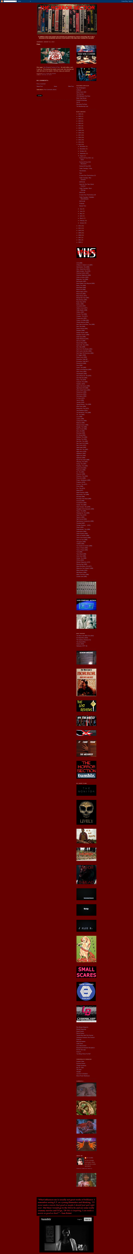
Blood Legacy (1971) (81, 291)
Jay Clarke (90, 1157)
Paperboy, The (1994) (82, 466)
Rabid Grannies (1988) (82, 492)
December (83, 146)
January (82, 223)
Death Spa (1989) (81, 336)
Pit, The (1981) (80, 472)
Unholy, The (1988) (81, 558)
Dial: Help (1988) (80, 347)
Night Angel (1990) (81, 447)
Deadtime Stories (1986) (82, 334)
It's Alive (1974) (80, 398)
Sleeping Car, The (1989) (82, 513)
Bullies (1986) (80, 304)
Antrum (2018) (80, 644)
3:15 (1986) (79, 263)
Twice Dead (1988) (81, 554)
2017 (79, 135)
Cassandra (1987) (81, 306)
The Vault (78, 1069)
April (81, 216)
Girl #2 (78, 102)
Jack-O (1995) (80, 400)
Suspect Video (80, 1061)
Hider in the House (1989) (83, 386)
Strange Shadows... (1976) (83, 525)
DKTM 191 (82, 182)
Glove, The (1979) (81, 379)
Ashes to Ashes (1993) (82, 277)
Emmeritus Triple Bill (81, 359)
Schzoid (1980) (80, 500)
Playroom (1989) (80, 474)
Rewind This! (82, 206)
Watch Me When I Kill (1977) (83, 566)
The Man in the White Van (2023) (85, 635)
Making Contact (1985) (82, 425)
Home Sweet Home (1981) (83, 390)
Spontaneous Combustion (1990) (85, 521)
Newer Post (40, 86)
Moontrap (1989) (80, 433)
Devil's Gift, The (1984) (82, 345)
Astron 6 (78, 1051)
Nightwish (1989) (80, 457)
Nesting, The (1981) (81, 439)
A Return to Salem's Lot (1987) (84, 265)
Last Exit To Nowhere (82, 1073)
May (81, 213)
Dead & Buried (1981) (82, 328)
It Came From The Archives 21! (87, 175)
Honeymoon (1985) (81, 392)
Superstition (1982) (81, 531)
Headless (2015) (80, 384)
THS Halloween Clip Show (83, 96)
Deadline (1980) (80, 330)
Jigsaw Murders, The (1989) (83, 404)
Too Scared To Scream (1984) (84, 545)
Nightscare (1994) (81, 455)
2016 (79, 137)
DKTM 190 (82, 192)
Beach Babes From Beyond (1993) (85, 283)
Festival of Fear (55, 67)
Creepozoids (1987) (81, 318)
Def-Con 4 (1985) (80, 340)
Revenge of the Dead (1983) (83, 498)
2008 (79, 235)
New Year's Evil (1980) (82, 443)
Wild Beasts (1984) (81, 572)
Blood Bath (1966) (81, 287)
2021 (79, 125)
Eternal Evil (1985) (81, 363)
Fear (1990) (79, 365)
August (82, 156)
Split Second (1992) (81, 519)
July (81, 209)
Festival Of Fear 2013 (85, 166)
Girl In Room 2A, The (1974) (83, 375)
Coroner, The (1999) (81, 314)
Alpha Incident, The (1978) (83, 271)
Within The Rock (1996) (82, 574)
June (81, 211)
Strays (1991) (80, 527)
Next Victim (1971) (81, 445)
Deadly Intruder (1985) (82, 332)
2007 (79, 237)
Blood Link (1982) (81, 293)
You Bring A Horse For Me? (83, 1054)
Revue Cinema (80, 1033)
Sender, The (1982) (81, 504)
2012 (79, 226)
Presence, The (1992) (82, 476)
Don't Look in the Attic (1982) (84, 351)
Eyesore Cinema (80, 1063)
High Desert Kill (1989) (82, 388)
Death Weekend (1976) (82, 338)
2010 (79, 230)
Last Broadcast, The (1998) (83, 412)
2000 (79, 242)
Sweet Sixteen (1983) (82, 533)
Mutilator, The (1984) (81, 437)
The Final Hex (80, 94)
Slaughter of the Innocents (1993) (85, 509)
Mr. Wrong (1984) (80, 435)
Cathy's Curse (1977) (81, 308)
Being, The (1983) (81, 285)
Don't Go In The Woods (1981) (84, 349)
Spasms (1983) (80, 517)
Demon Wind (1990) (81, 343)
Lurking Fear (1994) (81, 420)
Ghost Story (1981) (81, 371)
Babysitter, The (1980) (82, 279)
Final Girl (78, 1039)
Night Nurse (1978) (81, 451)
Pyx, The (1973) (80, 488)
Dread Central (80, 1031)
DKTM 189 (82, 201)
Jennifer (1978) (80, 402)
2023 (79, 121)
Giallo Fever (79, 1043)
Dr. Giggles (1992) (81, 355)
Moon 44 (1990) (80, 431)
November (83, 148)
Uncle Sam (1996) (81, 556)
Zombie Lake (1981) (81, 576)
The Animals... (83, 170)
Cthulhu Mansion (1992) (82, 322)
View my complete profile (84, 1168)
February (82, 220)
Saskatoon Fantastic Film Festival (85, 1037)
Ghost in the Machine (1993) (83, 369)
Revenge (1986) (80, 496)
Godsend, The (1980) (81, 381)
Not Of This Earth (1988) (82, 459)
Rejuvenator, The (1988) (82, 494)
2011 (79, 228)
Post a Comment (41, 84)
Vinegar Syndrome (81, 1065)
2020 (79, 128)
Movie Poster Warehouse (83, 1076)
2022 (79, 123)
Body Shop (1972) (81, 302)
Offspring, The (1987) (82, 461)
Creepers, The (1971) (81, 316)
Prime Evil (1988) (81, 478)
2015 (79, 139)
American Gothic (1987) (82, 273)
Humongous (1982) (81, 396)
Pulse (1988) (79, 486)
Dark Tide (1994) (80, 326)
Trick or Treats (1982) (82, 548)
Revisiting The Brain (81, 104)
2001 (79, 240)
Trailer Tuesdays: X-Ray (85, 168)
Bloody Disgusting (81, 1029)
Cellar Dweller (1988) (81, 310)
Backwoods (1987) (81, 281)
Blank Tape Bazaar (81, 98)
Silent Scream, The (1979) (83, 507)
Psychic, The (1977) (81, 484)
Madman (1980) (80, 422)
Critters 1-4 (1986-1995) (82, 320)
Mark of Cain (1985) (81, 429)
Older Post (71, 86)
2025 (79, 116)
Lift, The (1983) (80, 414)
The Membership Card (82, 106)
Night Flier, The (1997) (82, 449)
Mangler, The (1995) (81, 427)
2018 (79, 132)
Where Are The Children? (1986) (84, 568)
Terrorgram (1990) (81, 541)
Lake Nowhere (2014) (81, 410)
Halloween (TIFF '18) (81, 646)
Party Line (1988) (80, 470)
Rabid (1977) (79, 490)
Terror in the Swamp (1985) (83, 537)
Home (55, 86)
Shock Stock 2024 (81, 92)
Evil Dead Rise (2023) (82, 637)
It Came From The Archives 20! (87, 195)
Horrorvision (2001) (81, 394)
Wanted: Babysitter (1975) (83, 562)
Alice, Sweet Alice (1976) (83, 269)
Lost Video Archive (81, 1045)
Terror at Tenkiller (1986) (82, 535)
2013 (79, 144)
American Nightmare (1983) (83, 275)
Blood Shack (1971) (81, 295)
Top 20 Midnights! (81, 88)
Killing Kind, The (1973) (82, 408)
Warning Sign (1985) (81, 564)
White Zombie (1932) (81, 570)
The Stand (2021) (81, 642)
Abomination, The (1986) (82, 267)
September (83, 153)
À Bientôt (81, 203)
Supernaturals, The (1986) (83, 529)
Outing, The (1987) (81, 463)
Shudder (78, 1071)
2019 (79, 130)
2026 (79, 114)
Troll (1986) (79, 552)
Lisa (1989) (79, 416)
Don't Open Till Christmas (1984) (84, 353)
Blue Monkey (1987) (81, 299)
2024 (79, 118)
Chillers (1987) (80, 312)
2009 (79, 233)
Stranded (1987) (80, 523)
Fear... (81, 173)
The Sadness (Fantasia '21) (83, 640)
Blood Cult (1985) (81, 289)
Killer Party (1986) (81, 406)
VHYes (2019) (80, 560)
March (81, 218)
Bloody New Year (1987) (82, 297)
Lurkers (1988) (80, 418)
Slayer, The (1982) (81, 511)
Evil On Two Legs (81, 1049)
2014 (79, 142)
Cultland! (78, 90)
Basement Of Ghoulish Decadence (85, 1047)
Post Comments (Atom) (50, 89)
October (82, 151)
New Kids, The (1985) (82, 441)
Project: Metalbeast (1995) (83, 480)
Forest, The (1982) (81, 367)
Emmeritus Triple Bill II (82, 361)
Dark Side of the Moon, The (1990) (85, 324)
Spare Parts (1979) (81, 515)
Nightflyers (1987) (81, 453)
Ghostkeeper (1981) (81, 373)
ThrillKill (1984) (80, 543)
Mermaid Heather (80, 1041)
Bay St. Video (80, 1067)
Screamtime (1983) (81, 502)
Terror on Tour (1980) (81, 539)
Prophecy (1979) (80, 482)
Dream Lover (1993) (81, 357)
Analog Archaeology (81, 100)
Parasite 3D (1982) (81, 468)
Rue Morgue (47, 67)
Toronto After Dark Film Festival (84, 1035)
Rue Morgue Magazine (82, 1027)
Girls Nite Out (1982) (81, 377)
